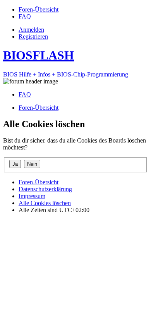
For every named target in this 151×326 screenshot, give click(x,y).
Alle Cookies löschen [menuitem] (45, 203)
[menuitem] (38, 9)
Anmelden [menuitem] (31, 29)
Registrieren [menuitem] (33, 36)
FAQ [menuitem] (25, 94)
